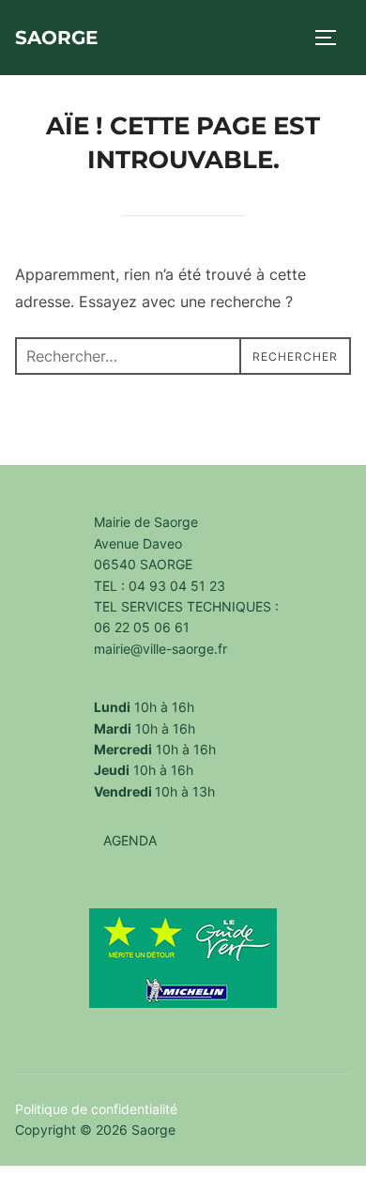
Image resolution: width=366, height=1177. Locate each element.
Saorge (56, 37)
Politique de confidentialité (96, 1109)
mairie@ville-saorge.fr (160, 649)
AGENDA (130, 840)
